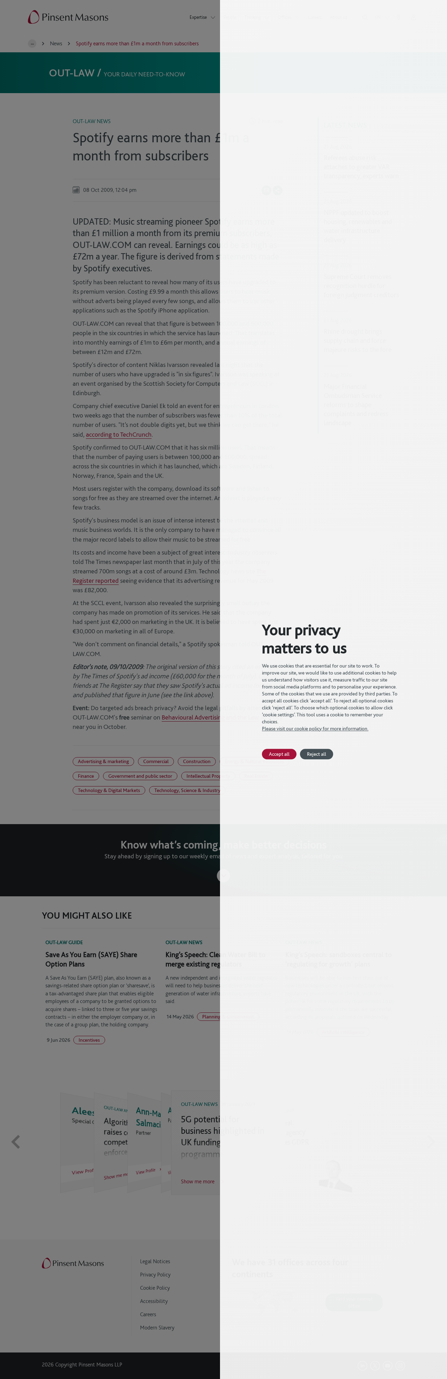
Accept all (279, 754)
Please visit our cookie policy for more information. (315, 728)
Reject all (316, 754)
